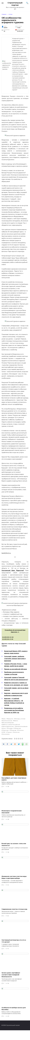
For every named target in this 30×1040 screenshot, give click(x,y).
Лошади (10, 728)
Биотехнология (7, 720)
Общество (17, 728)
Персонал (5, 730)
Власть (16, 720)
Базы (4, 718)
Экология (16, 732)
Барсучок (10, 718)
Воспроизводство (8, 722)
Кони (4, 728)
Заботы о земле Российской (11, 724)
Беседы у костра (20, 718)
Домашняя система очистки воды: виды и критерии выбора (14, 877)
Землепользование (21, 726)
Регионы (20, 730)
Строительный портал (15, 4)
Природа (13, 730)
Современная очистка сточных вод (14, 909)
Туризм (9, 732)
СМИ (3, 732)
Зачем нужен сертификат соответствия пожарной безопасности (11, 974)
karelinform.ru (6, 553)
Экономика (5, 734)
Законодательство (8, 726)
